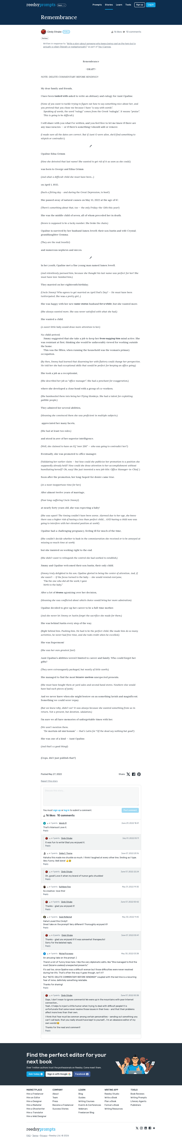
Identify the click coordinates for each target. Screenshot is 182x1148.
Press (55, 1101)
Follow (66, 32)
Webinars (83, 1109)
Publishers (136, 1105)
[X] (137, 1128)
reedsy (41, 4)
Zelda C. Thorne (65, 853)
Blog (80, 1094)
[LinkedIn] (145, 1128)
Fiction (45, 38)
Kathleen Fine (65, 887)
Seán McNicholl (65, 917)
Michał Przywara (66, 954)
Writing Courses (86, 1101)
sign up (57, 810)
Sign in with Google (57, 1074)
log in (66, 810)
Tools (128, 4)
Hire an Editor (33, 1097)
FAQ (29, 1135)
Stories (109, 4)
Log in (151, 5)
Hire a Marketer (34, 1105)
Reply (45, 831)
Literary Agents (138, 1101)
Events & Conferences (89, 1105)
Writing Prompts (139, 1097)
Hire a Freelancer (35, 1094)
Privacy (43, 1135)
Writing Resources (114, 1109)
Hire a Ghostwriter (36, 1109)
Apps (60, 5)
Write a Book (111, 1097)
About (55, 1094)
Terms (35, 1135)
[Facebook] (149, 1128)
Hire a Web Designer (36, 1116)
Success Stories (60, 1109)
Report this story (49, 781)
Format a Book (112, 1105)
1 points (54, 823)
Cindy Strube (66, 838)
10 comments (133, 31)
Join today (34, 1074)
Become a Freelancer (63, 1105)
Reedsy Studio (112, 1094)
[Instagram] (141, 1128)
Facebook (80, 1074)
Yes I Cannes (104, 47)
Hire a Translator (35, 1112)
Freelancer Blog (86, 1112)
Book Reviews (137, 1094)
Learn (119, 4)
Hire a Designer (34, 1101)
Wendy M (62, 823)
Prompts (97, 4)
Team (55, 1097)
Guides (81, 1097)
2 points (56, 935)
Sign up (139, 5)
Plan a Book (110, 1101)
